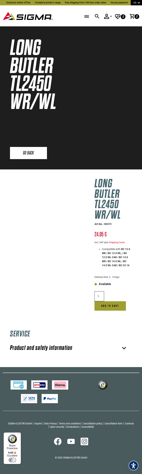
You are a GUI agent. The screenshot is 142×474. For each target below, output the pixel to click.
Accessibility (87, 426)
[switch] (12, 460)
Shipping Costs (117, 242)
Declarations (72, 426)
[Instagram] (84, 444)
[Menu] (18, 435)
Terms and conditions (70, 423)
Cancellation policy (92, 423)
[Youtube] (71, 443)
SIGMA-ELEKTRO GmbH (20, 423)
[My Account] (108, 16)
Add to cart (110, 306)
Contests (129, 423)
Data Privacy (50, 423)
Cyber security (57, 426)
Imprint (38, 423)
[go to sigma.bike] (28, 15)
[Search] (96, 16)
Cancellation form (113, 423)
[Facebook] (58, 444)
